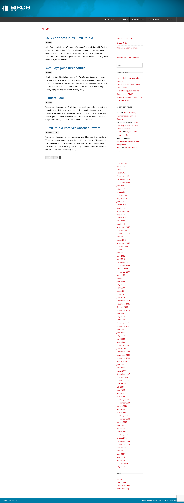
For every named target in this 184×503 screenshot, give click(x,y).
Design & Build (123, 43)
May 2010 (121, 316)
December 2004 (123, 441)
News (50, 42)
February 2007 (123, 399)
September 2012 (123, 249)
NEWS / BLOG (137, 19)
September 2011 (123, 272)
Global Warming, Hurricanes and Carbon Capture (127, 115)
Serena (119, 131)
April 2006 (121, 409)
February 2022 (123, 176)
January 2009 (122, 348)
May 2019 (121, 189)
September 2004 (123, 444)
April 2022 (121, 169)
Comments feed (123, 485)
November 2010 (123, 304)
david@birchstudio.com (149, 501)
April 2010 (121, 319)
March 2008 (121, 371)
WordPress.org (123, 488)
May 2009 (121, 336)
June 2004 (121, 454)
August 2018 (122, 198)
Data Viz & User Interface (127, 48)
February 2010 (123, 323)
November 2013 (123, 227)
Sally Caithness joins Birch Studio (69, 38)
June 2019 (121, 185)
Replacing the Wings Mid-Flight (129, 97)
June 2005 (121, 425)
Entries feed (121, 482)
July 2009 (120, 329)
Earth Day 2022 (123, 100)
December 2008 (123, 351)
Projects (55, 132)
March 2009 (121, 342)
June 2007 (121, 390)
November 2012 (123, 243)
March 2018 (121, 204)
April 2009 (121, 339)
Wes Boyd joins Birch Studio (65, 68)
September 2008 (123, 358)
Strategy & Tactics (124, 38)
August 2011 (122, 275)
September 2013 (123, 233)
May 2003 (121, 466)
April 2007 (121, 393)
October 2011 (122, 268)
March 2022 (121, 173)
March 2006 (121, 412)
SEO (118, 52)
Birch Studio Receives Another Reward (73, 128)
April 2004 (121, 460)
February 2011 (123, 294)
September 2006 (123, 403)
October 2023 (122, 163)
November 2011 (123, 265)
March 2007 (121, 396)
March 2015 (121, 217)
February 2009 (123, 345)
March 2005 (121, 431)
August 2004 (122, 447)
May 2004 (121, 457)
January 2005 (122, 438)
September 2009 (123, 326)
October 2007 (122, 377)
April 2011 (121, 288)
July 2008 (120, 364)
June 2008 (121, 367)
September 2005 (123, 419)
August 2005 (122, 422)
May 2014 (121, 224)
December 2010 (123, 300)
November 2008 (123, 355)
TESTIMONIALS (155, 19)
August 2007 (122, 383)
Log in (119, 479)
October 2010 (122, 307)
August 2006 (122, 406)
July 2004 (120, 451)
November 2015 (123, 211)
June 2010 (121, 313)
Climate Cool (54, 98)
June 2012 (121, 256)
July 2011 (120, 278)
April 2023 (121, 166)
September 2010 (123, 310)
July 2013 (120, 237)
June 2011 (121, 281)
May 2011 (121, 284)
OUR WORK (108, 19)
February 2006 (123, 415)
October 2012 (122, 246)
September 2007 (123, 380)
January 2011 (122, 297)
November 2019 (123, 182)
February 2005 (123, 435)
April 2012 (121, 259)
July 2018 (120, 201)
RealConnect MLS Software (128, 57)
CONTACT (170, 19)
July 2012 (120, 252)
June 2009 (121, 332)
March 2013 (121, 240)
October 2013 (122, 230)
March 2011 (121, 291)
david (119, 148)
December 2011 (123, 262)
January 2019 (122, 192)
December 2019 (123, 179)
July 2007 (120, 387)
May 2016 (121, 208)
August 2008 (122, 361)
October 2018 (122, 195)
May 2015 (121, 214)
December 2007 (123, 374)
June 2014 (121, 221)
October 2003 (122, 463)
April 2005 (121, 428)
